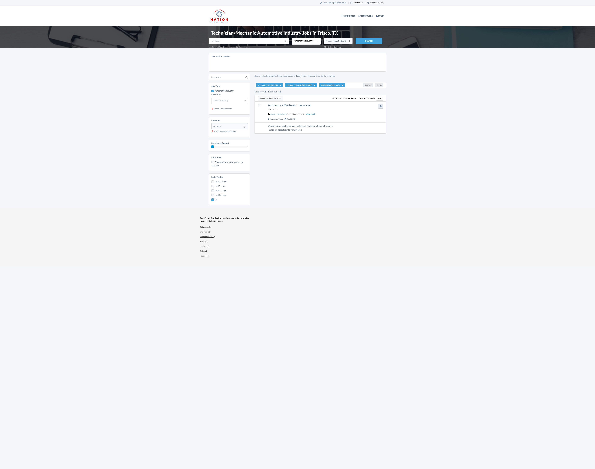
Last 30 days (220, 195)
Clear (379, 85)
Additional (216, 157)
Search (369, 40)
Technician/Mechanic (295, 114)
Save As (368, 85)
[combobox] (306, 41)
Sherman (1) (205, 232)
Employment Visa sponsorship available (227, 164)
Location (215, 120)
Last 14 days (220, 190)
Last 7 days (220, 186)
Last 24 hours (221, 181)
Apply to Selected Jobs (270, 98)
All (216, 199)
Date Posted (217, 177)
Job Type (215, 86)
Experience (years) (220, 143)
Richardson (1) (205, 227)
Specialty (215, 94)
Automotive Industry (224, 90)
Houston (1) (204, 256)
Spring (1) (203, 241)
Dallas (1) (203, 251)
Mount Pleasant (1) (207, 236)
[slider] (212, 146)
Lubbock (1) (204, 246)
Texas (280, 119)
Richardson (273, 119)
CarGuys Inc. (273, 109)
